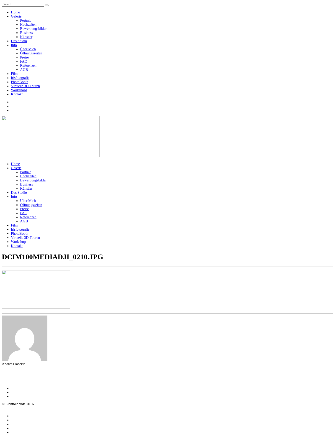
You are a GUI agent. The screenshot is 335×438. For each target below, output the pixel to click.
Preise (24, 57)
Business (26, 33)
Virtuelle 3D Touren (25, 86)
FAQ (23, 61)
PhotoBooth (19, 82)
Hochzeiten (28, 24)
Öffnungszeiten (31, 53)
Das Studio (19, 41)
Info (14, 45)
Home (15, 12)
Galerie (16, 16)
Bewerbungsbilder (33, 29)
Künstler (26, 37)
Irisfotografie (20, 78)
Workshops (19, 90)
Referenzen (28, 65)
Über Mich (28, 49)
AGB (24, 69)
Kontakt (17, 94)
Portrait (25, 20)
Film (14, 74)
